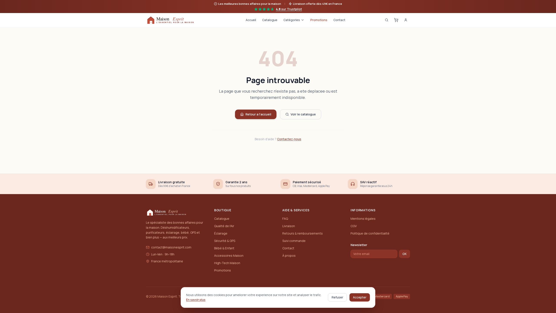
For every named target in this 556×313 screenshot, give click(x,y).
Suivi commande (294, 241)
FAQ (285, 218)
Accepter (359, 297)
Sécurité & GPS (224, 241)
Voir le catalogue (303, 114)
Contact (339, 20)
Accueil (251, 20)
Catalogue (269, 20)
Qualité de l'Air (224, 226)
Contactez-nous (289, 139)
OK (404, 254)
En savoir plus (195, 300)
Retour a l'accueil (258, 114)
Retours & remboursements (302, 233)
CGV (354, 226)
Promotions (318, 20)
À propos (289, 255)
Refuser (337, 297)
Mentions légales (363, 218)
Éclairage (220, 233)
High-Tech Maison (227, 263)
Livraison (288, 226)
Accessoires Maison (228, 255)
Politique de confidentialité (370, 233)
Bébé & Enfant (224, 248)
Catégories (291, 20)
